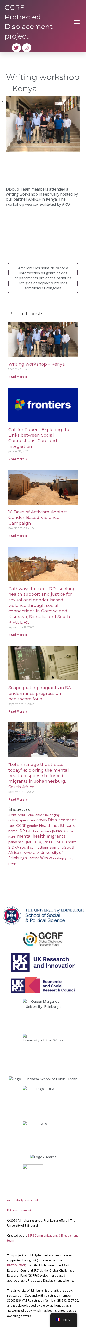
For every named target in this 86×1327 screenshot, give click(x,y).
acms (12, 814)
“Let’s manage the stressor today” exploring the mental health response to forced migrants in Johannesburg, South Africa (38, 776)
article (39, 815)
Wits (44, 857)
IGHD (30, 831)
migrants (56, 836)
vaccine (33, 858)
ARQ (31, 815)
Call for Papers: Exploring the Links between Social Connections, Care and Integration (39, 438)
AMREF (22, 815)
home (12, 830)
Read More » (17, 377)
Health (45, 825)
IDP (21, 830)
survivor (26, 853)
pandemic (15, 842)
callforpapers (18, 820)
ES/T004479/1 (16, 1265)
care (32, 820)
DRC (11, 825)
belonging (52, 815)
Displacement (62, 820)
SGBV (72, 842)
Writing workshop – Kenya (36, 364)
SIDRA (13, 847)
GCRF (21, 825)
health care (63, 825)
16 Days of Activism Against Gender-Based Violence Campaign (37, 517)
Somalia (57, 847)
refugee (40, 841)
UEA (36, 852)
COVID (41, 820)
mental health (31, 836)
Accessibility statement (22, 1200)
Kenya (68, 831)
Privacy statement (19, 1210)
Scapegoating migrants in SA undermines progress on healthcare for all (39, 693)
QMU (28, 842)
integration (43, 831)
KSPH (12, 836)
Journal (57, 831)
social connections (34, 847)
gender (32, 825)
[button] (76, 21)
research (58, 841)
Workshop (56, 858)
